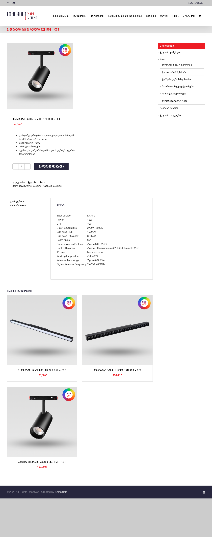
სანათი (37, 186)
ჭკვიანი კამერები (170, 52)
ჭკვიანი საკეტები (170, 115)
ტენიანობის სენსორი (174, 72)
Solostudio (61, 492)
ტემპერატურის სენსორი (176, 79)
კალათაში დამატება (51, 166)
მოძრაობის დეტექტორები (177, 86)
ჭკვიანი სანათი (36, 182)
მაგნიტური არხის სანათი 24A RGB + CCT (42, 370)
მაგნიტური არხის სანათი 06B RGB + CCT (42, 461)
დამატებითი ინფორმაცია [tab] (18, 203)
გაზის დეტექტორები (174, 93)
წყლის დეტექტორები (174, 101)
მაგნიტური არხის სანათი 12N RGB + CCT (117, 370)
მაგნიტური (25, 186)
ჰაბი (162, 59)
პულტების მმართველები (177, 64)
